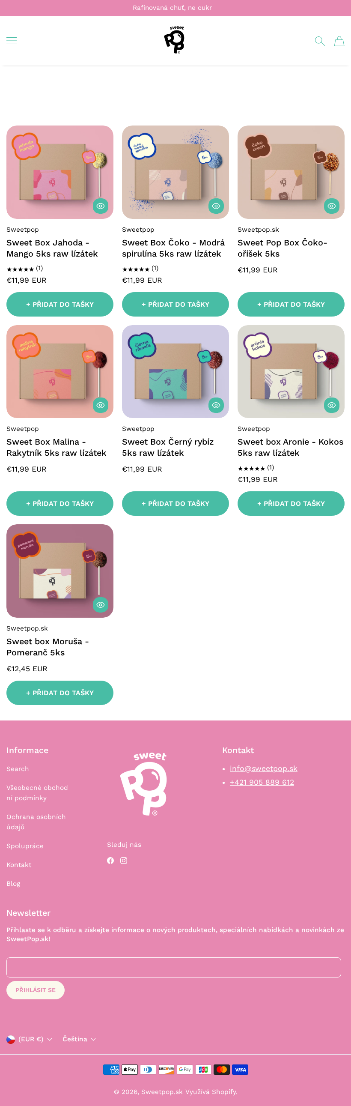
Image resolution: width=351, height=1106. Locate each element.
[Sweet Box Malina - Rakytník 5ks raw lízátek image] (59, 371)
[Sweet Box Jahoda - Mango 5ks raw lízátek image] (59, 172)
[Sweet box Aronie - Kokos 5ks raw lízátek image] (291, 371)
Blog (13, 884)
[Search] (320, 41)
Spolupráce (25, 846)
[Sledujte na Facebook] (110, 860)
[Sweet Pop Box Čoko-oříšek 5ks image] (291, 172)
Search (17, 769)
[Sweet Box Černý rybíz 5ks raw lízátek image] (175, 371)
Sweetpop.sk (162, 1092)
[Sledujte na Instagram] (123, 860)
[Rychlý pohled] (100, 206)
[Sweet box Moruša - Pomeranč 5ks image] (59, 570)
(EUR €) (31, 1039)
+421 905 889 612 (262, 782)
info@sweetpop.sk (263, 768)
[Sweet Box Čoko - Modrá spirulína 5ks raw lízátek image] (175, 172)
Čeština (74, 1039)
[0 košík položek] (339, 41)
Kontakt (18, 865)
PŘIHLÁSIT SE (35, 989)
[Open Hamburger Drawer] (11, 41)
